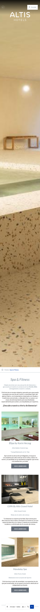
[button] (32, 607)
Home (6, 370)
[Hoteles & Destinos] (3, 7)
